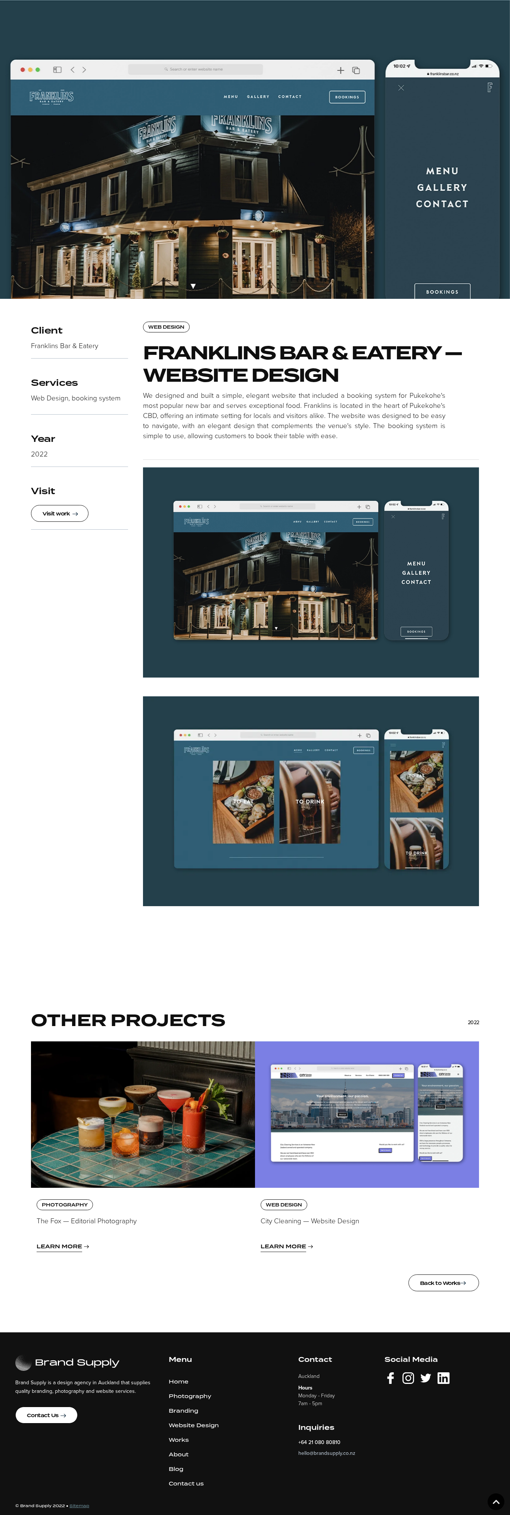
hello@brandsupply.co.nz (326, 1453)
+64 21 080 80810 (319, 1442)
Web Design (166, 327)
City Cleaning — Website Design (310, 1220)
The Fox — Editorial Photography (87, 1220)
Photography (65, 1205)
